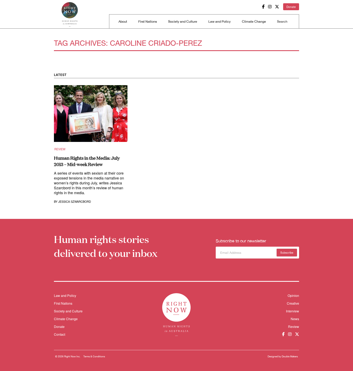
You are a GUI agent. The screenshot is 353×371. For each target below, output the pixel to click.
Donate (291, 7)
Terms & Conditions (94, 356)
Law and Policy (219, 21)
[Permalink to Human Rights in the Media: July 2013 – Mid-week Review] (90, 116)
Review (59, 149)
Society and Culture (182, 21)
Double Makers (290, 356)
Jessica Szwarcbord (74, 201)
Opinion (293, 295)
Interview (292, 311)
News (295, 318)
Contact (59, 334)
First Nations (147, 21)
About (122, 21)
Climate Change (254, 21)
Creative (293, 303)
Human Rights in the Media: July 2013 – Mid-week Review (87, 161)
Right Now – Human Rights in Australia (69, 14)
